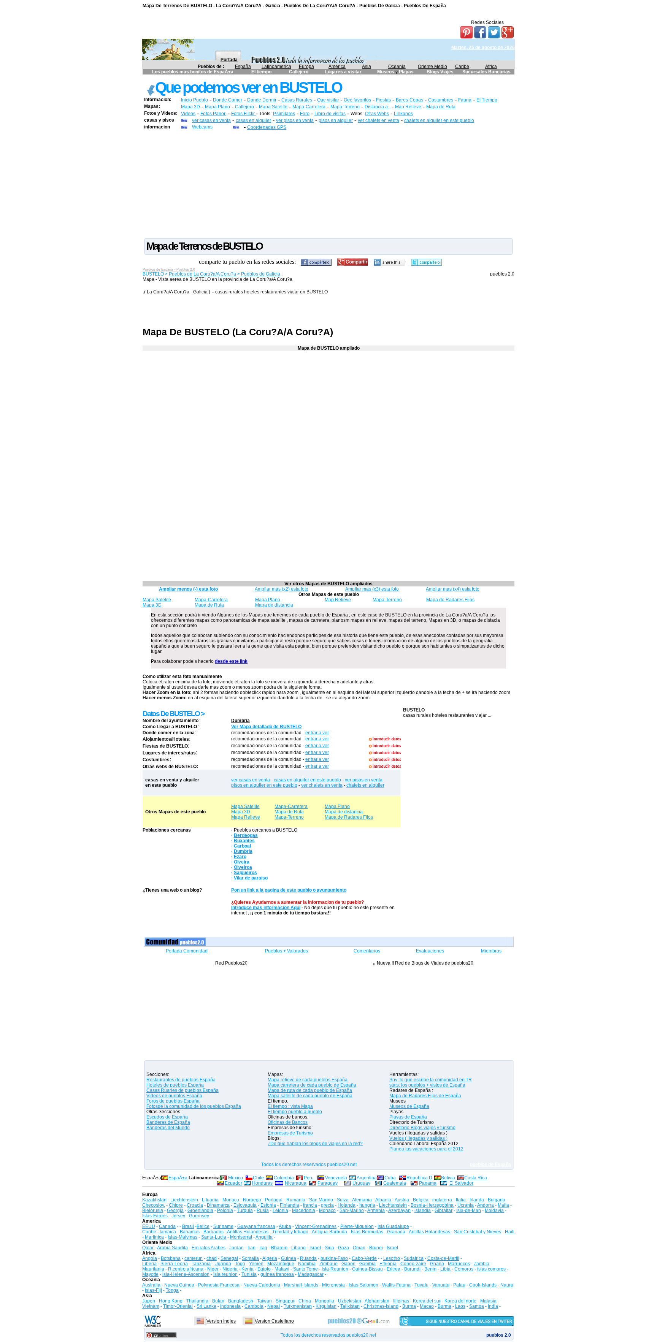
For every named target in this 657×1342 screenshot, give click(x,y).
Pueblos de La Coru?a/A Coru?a (202, 274)
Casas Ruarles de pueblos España (182, 1090)
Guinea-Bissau (367, 1269)
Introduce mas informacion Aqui (265, 907)
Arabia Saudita (172, 1247)
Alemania (362, 1200)
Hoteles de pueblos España (175, 1085)
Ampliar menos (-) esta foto (188, 589)
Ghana (437, 1263)
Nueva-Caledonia (261, 1285)
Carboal (242, 846)
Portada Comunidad (187, 951)
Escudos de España (167, 1117)
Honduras (262, 1183)
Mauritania (153, 1269)
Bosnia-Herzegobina (432, 1205)
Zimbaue (328, 1263)
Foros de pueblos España (173, 1101)
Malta (503, 1205)
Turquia (245, 1210)
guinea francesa (277, 1274)
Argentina (367, 1177)
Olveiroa (243, 867)
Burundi (412, 1269)
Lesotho (391, 1258)
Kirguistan (326, 1306)
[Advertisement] (328, 183)
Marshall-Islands (301, 1285)
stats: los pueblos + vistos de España (427, 1085)
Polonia (225, 1210)
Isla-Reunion (335, 1269)
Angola (149, 1258)
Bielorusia (152, 1210)
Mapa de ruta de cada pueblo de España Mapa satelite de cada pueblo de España (310, 1093)
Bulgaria (496, 1200)
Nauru (506, 1285)
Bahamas (190, 1231)
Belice (203, 1226)
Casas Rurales (296, 100)
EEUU (148, 1226)
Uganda (222, 1263)
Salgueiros (245, 872)
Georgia (175, 1210)
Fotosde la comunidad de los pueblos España (193, 1106)
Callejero (298, 71)
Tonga (172, 1290)
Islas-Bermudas (367, 1231)
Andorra (485, 1205)
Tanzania (201, 1263)
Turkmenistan (298, 1306)
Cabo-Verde (364, 1258)
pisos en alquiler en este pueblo (264, 785)
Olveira (241, 862)
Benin (430, 1269)
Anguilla (264, 1237)
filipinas (401, 1301)
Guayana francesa (256, 1226)
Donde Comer (227, 100)
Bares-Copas (409, 100)
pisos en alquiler (336, 120)
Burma (409, 1306)
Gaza (343, 1247)
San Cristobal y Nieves (477, 1231)
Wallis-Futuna (396, 1285)
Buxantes (244, 840)
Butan (218, 1301)
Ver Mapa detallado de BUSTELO (266, 726)
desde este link (231, 661)
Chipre (176, 1205)
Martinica (154, 1237)
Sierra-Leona (174, 1263)
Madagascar (311, 1274)
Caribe (462, 66)
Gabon (348, 1263)
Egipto (264, 1269)
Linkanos (403, 113)
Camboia (253, 1306)
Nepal (273, 1306)
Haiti (509, 1231)
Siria (329, 1247)
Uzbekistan (349, 1301)
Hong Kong (170, 1301)
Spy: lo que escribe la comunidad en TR (430, 1079)
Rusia (263, 1210)
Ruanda (308, 1258)
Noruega (252, 1200)
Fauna (464, 100)
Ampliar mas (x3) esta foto (372, 589)
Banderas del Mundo (168, 1127)
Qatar (148, 1247)
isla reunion (225, 1274)
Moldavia (494, 1210)
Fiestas (383, 100)
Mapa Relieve (245, 817)
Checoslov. (153, 1205)
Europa (306, 66)
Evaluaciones (430, 951)
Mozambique (280, 1263)
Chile (258, 1177)
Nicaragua (295, 1183)
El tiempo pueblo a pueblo (295, 1111)
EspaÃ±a (177, 1177)
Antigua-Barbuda (329, 1231)
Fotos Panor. (213, 113)
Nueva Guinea (179, 1285)
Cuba (390, 1177)
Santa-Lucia (213, 1237)
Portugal (273, 1200)
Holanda (346, 1205)
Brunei (376, 1247)
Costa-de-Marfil (443, 1258)
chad (211, 1258)
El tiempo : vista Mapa (290, 1106)
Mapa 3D (190, 106)
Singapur (285, 1301)
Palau (459, 1285)
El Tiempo (486, 100)
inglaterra (442, 1200)
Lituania (210, 1200)
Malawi (282, 1269)
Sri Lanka (206, 1306)
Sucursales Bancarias (486, 71)
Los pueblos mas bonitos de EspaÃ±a (192, 71)
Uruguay (361, 1183)
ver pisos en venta (295, 120)
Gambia (367, 1263)
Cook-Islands (483, 1285)
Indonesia (230, 1306)
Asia (366, 66)
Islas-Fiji (153, 1290)
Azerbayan (399, 1210)
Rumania (295, 1200)
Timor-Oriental (178, 1306)
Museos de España (409, 1106)
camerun (193, 1258)
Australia (151, 1285)
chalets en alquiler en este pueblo (439, 120)
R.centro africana (185, 1269)
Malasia (488, 1301)
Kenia (247, 1269)
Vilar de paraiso (251, 878)
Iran (252, 1247)
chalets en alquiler (365, 785)
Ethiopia (388, 1263)
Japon (148, 1301)
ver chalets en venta (378, 120)
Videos (188, 113)
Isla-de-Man (468, 1210)
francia (310, 1205)
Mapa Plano (217, 106)
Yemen (256, 1263)
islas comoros (491, 1269)
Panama (427, 1183)
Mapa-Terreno (345, 106)
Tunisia (249, 1274)
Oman (359, 1247)
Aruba (285, 1226)
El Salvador (461, 1183)
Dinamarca (218, 1205)
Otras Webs (377, 113)
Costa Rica (475, 1177)
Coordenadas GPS (266, 127)
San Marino (321, 1200)
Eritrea (393, 1269)
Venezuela (336, 1177)
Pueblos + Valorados (286, 951)
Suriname (223, 1226)
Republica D (419, 1177)
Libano (298, 1247)
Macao (427, 1306)
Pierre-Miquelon (357, 1226)
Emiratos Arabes (208, 1247)
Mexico (235, 1177)
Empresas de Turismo (290, 1133)
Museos (386, 71)
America (337, 66)
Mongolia (324, 1301)
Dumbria (240, 720)
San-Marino (352, 1210)
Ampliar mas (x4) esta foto (452, 589)
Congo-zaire (413, 1263)
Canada (167, 1226)
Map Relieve (408, 106)
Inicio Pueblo (194, 100)
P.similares (284, 113)
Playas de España (408, 1117)
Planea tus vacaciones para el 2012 (426, 1149)
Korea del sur (427, 1301)
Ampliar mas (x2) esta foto (281, 589)
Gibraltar (443, 1210)
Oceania (397, 66)
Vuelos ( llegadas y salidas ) (418, 1138)
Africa (491, 66)
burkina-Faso (334, 1258)
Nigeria (230, 1269)
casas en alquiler (253, 120)
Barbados (213, 1231)
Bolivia (448, 1177)
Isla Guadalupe (393, 1226)
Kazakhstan (154, 1200)
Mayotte (150, 1274)
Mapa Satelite (273, 106)
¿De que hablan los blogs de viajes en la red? (315, 1143)
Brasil (188, 1226)
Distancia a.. (377, 106)
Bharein (279, 1247)
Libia (445, 1269)
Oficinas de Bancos (288, 1122)
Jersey (178, 1215)
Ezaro (240, 856)
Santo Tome (305, 1269)
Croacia (195, 1205)
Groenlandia (200, 1210)
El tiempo (261, 71)
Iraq (263, 1247)
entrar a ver (317, 732)
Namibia (307, 1263)
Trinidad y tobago (290, 1231)
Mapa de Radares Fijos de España (425, 1095)
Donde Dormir (261, 100)
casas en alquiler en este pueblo (307, 780)
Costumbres (440, 100)
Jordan (236, 1247)
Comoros (463, 1269)
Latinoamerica (276, 66)
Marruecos (459, 1263)
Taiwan (264, 1301)
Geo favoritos (357, 100)
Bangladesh (240, 1301)
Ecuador (233, 1183)
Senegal (229, 1258)
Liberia (149, 1263)
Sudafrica (414, 1258)
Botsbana (171, 1258)
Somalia (250, 1258)
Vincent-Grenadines (315, 1226)
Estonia (268, 1205)
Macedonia (303, 1210)
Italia (461, 1200)
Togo (240, 1263)
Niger (213, 1269)
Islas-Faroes (155, 1215)
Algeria (269, 1258)
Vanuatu (440, 1285)
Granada (396, 1231)
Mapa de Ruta (440, 106)
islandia (422, 1210)
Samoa (476, 1306)
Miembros (491, 951)
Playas (406, 71)
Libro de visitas (330, 113)
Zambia (481, 1263)
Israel (315, 1247)
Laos (460, 1306)
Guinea (288, 1258)
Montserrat (241, 1237)
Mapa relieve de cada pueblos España (308, 1079)
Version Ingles (221, 1321)
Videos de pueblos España (174, 1095)
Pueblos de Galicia (260, 274)
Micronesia (333, 1285)
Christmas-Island (380, 1306)
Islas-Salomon (363, 1285)
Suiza (343, 1200)
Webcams (202, 127)
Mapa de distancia (274, 605)
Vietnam (150, 1306)
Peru (309, 1177)
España (243, 66)
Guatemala (394, 1183)
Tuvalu (421, 1285)
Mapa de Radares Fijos (450, 599)
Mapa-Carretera (308, 106)
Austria (402, 1200)
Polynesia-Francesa (219, 1285)
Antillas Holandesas (247, 1231)
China (304, 1301)
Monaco (230, 1200)
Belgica (420, 1200)
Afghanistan (377, 1301)
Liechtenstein (184, 1200)
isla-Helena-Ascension (185, 1274)
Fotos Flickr (243, 113)
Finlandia (289, 1205)
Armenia (376, 1210)
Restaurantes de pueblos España (181, 1079)
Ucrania (465, 1205)
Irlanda (477, 1200)
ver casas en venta (211, 120)
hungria (367, 1205)
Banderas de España (168, 1122)
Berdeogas (246, 835)
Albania (383, 1200)
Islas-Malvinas (182, 1237)
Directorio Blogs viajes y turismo (422, 1127)
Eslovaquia (245, 1205)
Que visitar (328, 100)
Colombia (284, 1177)
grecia (327, 1205)
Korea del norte (460, 1301)
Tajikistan (350, 1306)
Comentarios (367, 951)
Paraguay (327, 1183)
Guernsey (199, 1215)
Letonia (280, 1210)
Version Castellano (274, 1321)
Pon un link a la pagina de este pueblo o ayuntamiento (288, 890)
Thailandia (197, 1301)
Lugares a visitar (343, 71)
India (493, 1306)
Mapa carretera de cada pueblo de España (312, 1085)
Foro (304, 113)
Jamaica (167, 1231)
